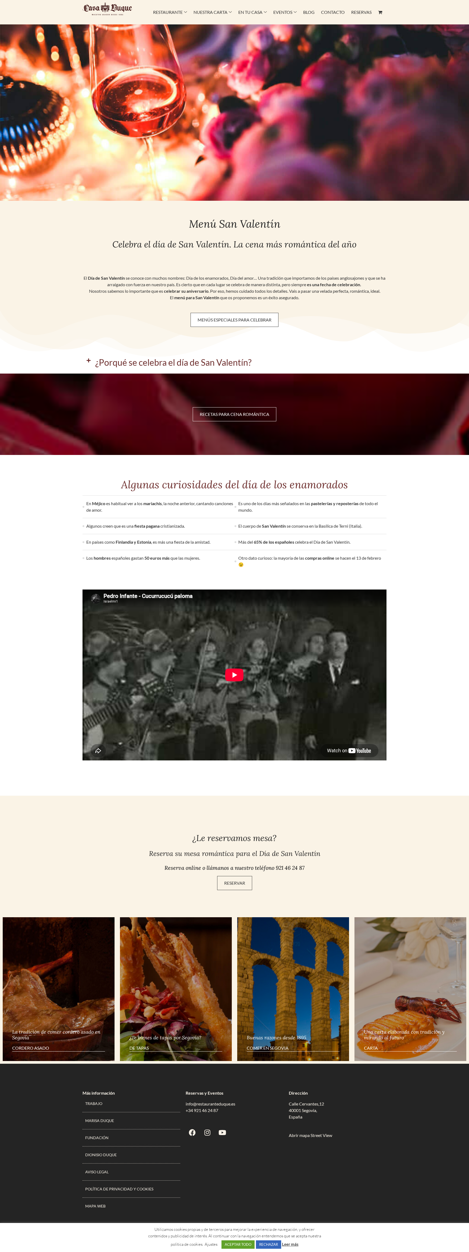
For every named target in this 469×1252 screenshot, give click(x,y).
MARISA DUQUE (99, 1120)
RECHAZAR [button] (268, 1244)
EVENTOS (282, 12)
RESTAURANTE (168, 12)
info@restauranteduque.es (210, 1103)
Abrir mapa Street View (310, 1135)
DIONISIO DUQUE (101, 1154)
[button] (234, 362)
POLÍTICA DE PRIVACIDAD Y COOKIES (119, 1189)
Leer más (290, 1244)
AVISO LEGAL (97, 1172)
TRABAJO (93, 1103)
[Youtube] (222, 1132)
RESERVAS (361, 12)
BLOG (309, 12)
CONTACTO (333, 12)
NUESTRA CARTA (210, 12)
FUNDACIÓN (97, 1137)
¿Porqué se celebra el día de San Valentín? (173, 362)
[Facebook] (192, 1132)
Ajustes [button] (211, 1244)
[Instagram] (207, 1132)
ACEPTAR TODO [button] (238, 1244)
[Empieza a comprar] (380, 12)
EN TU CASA (250, 12)
